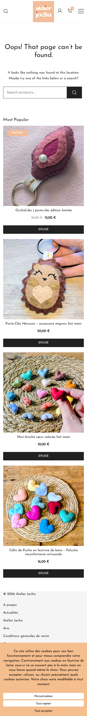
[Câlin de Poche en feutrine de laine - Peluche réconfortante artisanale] (43, 506)
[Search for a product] (5, 11)
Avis (6, 628)
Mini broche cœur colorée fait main (43, 437)
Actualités (10, 612)
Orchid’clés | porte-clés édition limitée (43, 210)
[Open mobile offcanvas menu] (81, 11)
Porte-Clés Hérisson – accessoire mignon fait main (43, 323)
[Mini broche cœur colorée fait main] (43, 392)
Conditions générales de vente (26, 636)
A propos (10, 605)
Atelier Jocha (13, 620)
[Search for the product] (74, 92)
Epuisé (43, 229)
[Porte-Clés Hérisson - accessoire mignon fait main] (43, 279)
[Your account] (59, 11)
